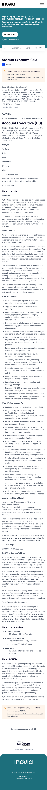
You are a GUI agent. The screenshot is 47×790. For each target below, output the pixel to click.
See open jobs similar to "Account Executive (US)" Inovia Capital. (25, 78)
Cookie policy (29, 749)
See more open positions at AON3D (23, 729)
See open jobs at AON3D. (16, 74)
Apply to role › (8, 185)
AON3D (6, 113)
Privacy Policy (23, 776)
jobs (6, 48)
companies (16, 48)
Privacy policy (18, 749)
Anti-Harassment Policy (24, 778)
